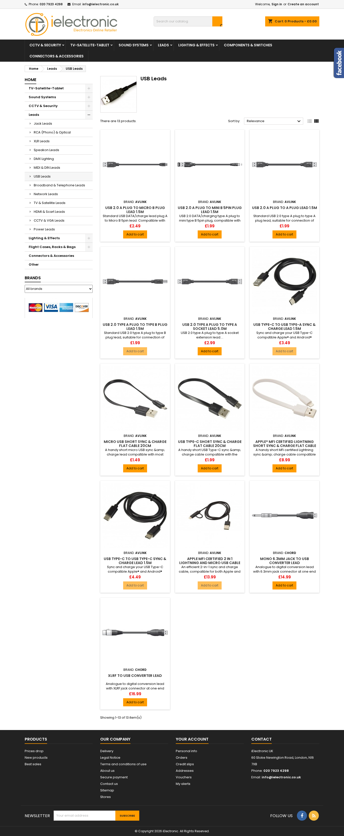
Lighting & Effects (196, 45)
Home (30, 80)
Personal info (186, 751)
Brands (33, 278)
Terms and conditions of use (123, 764)
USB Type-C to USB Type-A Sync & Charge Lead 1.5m (284, 326)
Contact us (109, 783)
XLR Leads (42, 141)
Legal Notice (110, 757)
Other (34, 264)
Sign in (276, 4)
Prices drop (34, 751)
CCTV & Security (45, 45)
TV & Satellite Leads (49, 202)
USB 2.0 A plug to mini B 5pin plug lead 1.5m (210, 209)
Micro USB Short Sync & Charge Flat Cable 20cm (135, 443)
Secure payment (114, 777)
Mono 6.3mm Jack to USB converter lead (284, 560)
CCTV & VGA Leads (49, 220)
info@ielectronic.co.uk (100, 4)
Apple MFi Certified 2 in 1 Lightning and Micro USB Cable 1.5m (209, 562)
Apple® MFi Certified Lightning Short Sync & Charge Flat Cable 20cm (284, 445)
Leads (163, 45)
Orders (181, 757)
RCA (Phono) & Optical (52, 132)
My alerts (183, 783)
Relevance (274, 121)
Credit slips (185, 764)
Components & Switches (248, 45)
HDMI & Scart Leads (49, 211)
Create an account (303, 4)
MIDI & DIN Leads (47, 167)
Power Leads (44, 229)
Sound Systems (134, 45)
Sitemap (107, 790)
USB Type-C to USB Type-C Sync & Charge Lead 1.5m (135, 560)
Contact (261, 739)
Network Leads (46, 194)
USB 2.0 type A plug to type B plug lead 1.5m (135, 326)
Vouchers (184, 777)
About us (107, 770)
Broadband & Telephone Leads (59, 185)
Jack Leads (43, 123)
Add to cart (135, 234)
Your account (192, 739)
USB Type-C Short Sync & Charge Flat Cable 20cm (210, 443)
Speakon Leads (46, 150)
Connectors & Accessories (56, 56)
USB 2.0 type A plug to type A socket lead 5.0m (209, 326)
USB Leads (42, 176)
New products (36, 757)
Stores (105, 796)
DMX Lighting (44, 158)
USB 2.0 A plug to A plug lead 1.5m (284, 207)
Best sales (33, 764)
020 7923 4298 (51, 4)
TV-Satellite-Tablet (89, 45)
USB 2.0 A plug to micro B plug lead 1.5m (135, 209)
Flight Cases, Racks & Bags (52, 247)
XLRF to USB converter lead (135, 675)
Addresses (185, 770)
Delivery (106, 751)
